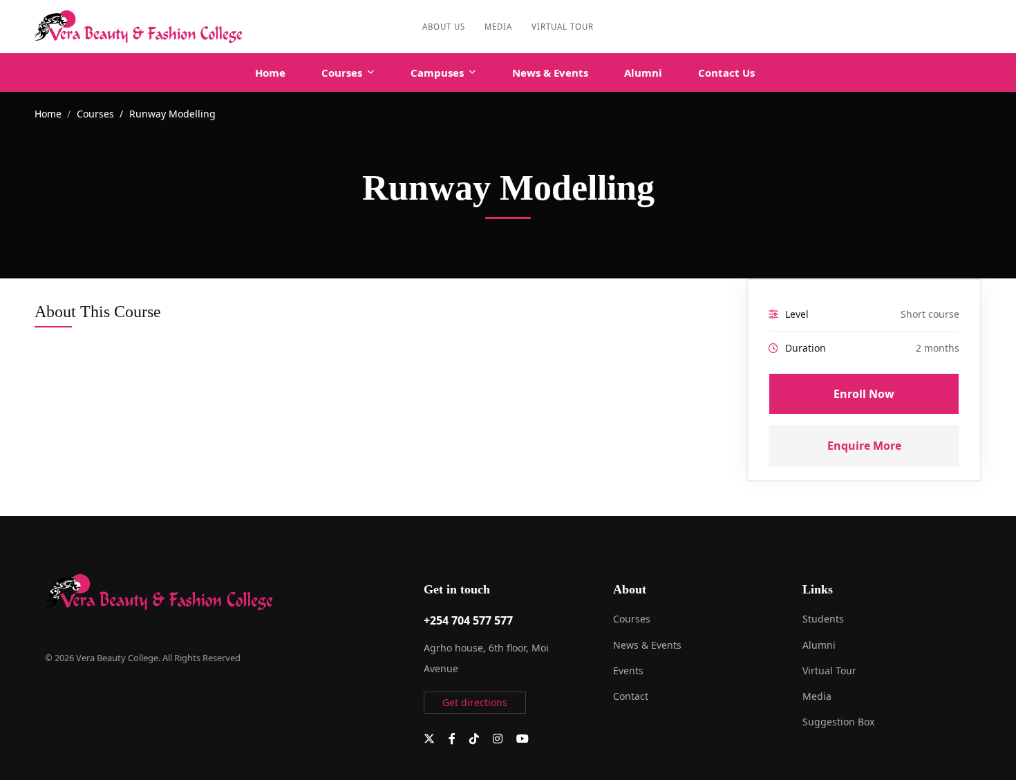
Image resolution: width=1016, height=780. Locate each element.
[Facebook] (452, 738)
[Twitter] (429, 738)
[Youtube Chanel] (522, 738)
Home (48, 113)
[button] (475, 703)
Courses (95, 113)
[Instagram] (497, 738)
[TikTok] (474, 738)
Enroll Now (864, 393)
